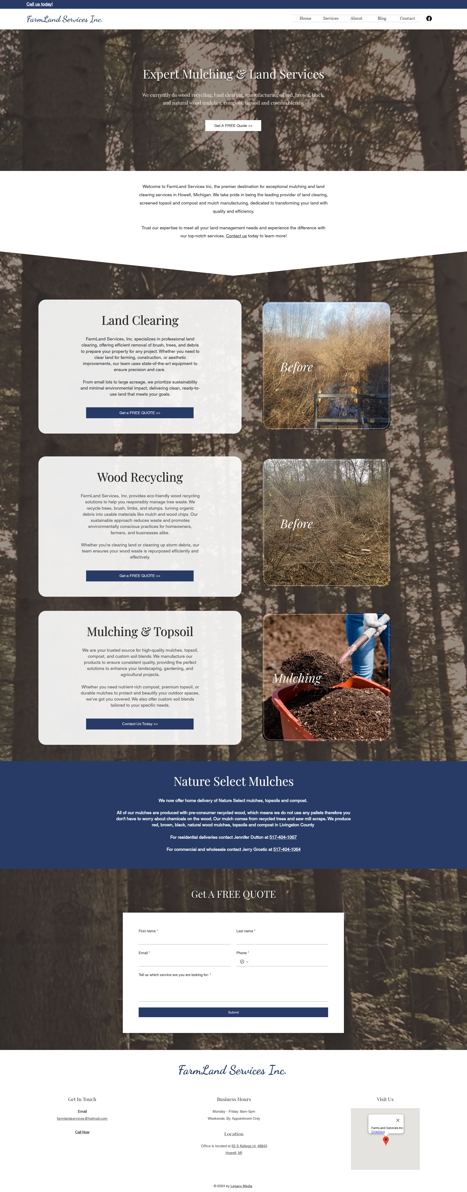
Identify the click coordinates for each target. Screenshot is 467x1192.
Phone (242, 953)
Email (144, 953)
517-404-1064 (287, 849)
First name (148, 931)
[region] (327, 367)
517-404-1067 (283, 837)
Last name (246, 931)
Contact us (236, 235)
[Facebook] (429, 18)
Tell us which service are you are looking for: (175, 975)
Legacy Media (241, 1186)
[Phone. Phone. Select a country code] (244, 962)
